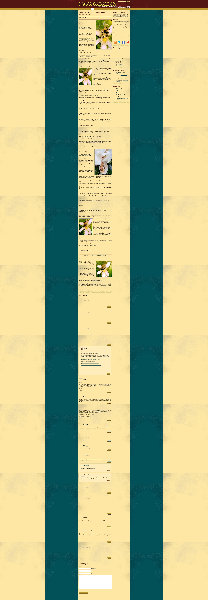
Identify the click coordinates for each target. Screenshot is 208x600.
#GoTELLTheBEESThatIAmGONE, (85, 27)
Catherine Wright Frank (87, 530)
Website (92, 573)
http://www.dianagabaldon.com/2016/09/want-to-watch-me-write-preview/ (90, 359)
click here (124, 26)
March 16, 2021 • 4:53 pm (86, 437)
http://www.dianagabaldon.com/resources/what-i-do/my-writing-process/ (90, 363)
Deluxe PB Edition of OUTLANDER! (120, 73)
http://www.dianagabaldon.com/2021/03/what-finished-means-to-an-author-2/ (91, 365)
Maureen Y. (85, 445)
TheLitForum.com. (118, 22)
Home (80, 9)
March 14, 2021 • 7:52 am (86, 532)
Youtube (127, 42)
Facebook (123, 42)
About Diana (87, 9)
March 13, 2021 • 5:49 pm (86, 547)
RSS (115, 42)
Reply (109, 307)
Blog (92, 9)
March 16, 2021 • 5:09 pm (86, 425)
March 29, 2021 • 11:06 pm (87, 349)
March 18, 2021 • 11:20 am (86, 397)
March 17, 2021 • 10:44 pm (86, 408)
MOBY (117, 90)
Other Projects (101, 9)
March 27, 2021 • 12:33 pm (86, 312)
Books (95, 9)
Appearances (108, 9)
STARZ (117, 96)
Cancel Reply (80, 566)
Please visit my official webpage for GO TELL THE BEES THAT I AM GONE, (92, 255)
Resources (114, 9)
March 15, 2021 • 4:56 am (86, 487)
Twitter (119, 42)
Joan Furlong (86, 465)
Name (93, 568)
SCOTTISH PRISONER (120, 94)
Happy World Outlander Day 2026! (119, 52)
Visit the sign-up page (118, 36)
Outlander (117, 92)
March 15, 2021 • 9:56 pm (86, 446)
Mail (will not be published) (96, 570)
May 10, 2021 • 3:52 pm (86, 300)
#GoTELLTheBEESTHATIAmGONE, (85, 155)
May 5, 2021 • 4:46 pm (87, 476)
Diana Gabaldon (119, 88)
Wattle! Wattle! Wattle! (118, 61)
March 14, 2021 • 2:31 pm (86, 519)
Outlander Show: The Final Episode (120, 58)
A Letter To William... (124, 75)
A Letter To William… (118, 49)
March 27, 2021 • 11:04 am (86, 328)
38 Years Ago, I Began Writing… (119, 64)
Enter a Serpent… (117, 55)
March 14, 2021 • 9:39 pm (86, 498)
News (83, 9)
